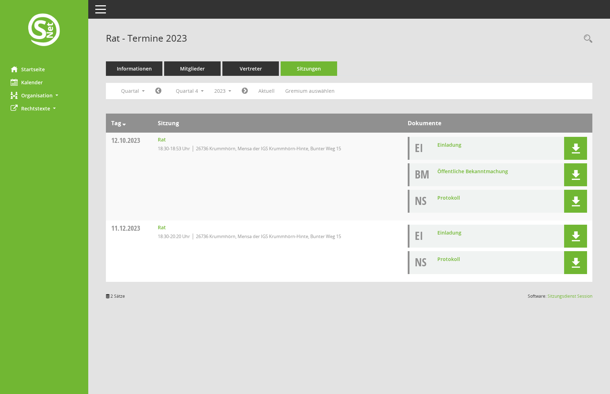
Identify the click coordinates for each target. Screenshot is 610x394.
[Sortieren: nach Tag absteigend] (124, 123)
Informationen (134, 68)
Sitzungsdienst (570, 296)
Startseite (33, 69)
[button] (44, 95)
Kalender (32, 82)
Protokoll (448, 197)
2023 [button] (220, 90)
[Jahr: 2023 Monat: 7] (158, 91)
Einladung (449, 144)
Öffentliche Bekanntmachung (472, 171)
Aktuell (266, 90)
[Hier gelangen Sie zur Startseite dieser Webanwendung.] (44, 30)
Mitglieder (192, 68)
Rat (162, 139)
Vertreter (251, 68)
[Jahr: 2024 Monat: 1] (245, 91)
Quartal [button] (130, 90)
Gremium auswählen (310, 90)
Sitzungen (309, 68)
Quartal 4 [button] (187, 90)
